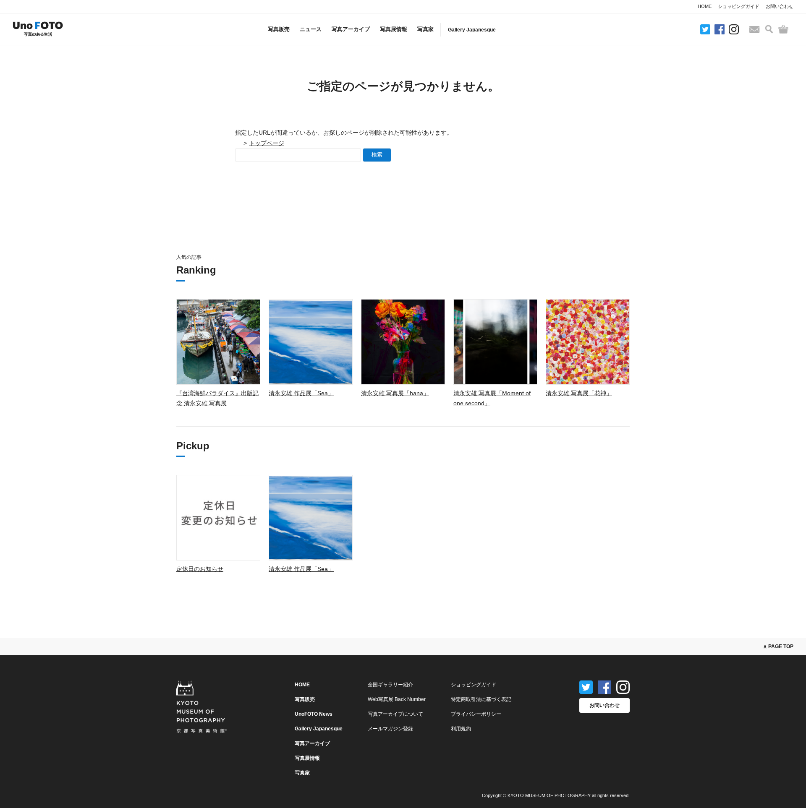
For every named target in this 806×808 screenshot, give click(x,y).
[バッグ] (783, 29)
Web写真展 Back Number (397, 699)
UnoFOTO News (313, 714)
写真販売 (279, 29)
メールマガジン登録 (390, 729)
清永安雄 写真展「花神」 (579, 393)
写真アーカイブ (351, 29)
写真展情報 (393, 29)
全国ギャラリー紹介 (390, 685)
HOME (705, 6)
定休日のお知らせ (199, 569)
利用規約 (461, 729)
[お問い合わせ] (754, 29)
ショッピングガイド (738, 6)
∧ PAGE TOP (778, 646)
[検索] (769, 29)
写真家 (425, 29)
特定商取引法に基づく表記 (481, 699)
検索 (377, 154)
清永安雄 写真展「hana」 (395, 393)
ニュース (311, 29)
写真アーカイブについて (395, 714)
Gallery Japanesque (472, 29)
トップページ (266, 143)
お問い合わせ (779, 6)
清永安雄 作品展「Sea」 (301, 393)
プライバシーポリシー (476, 714)
